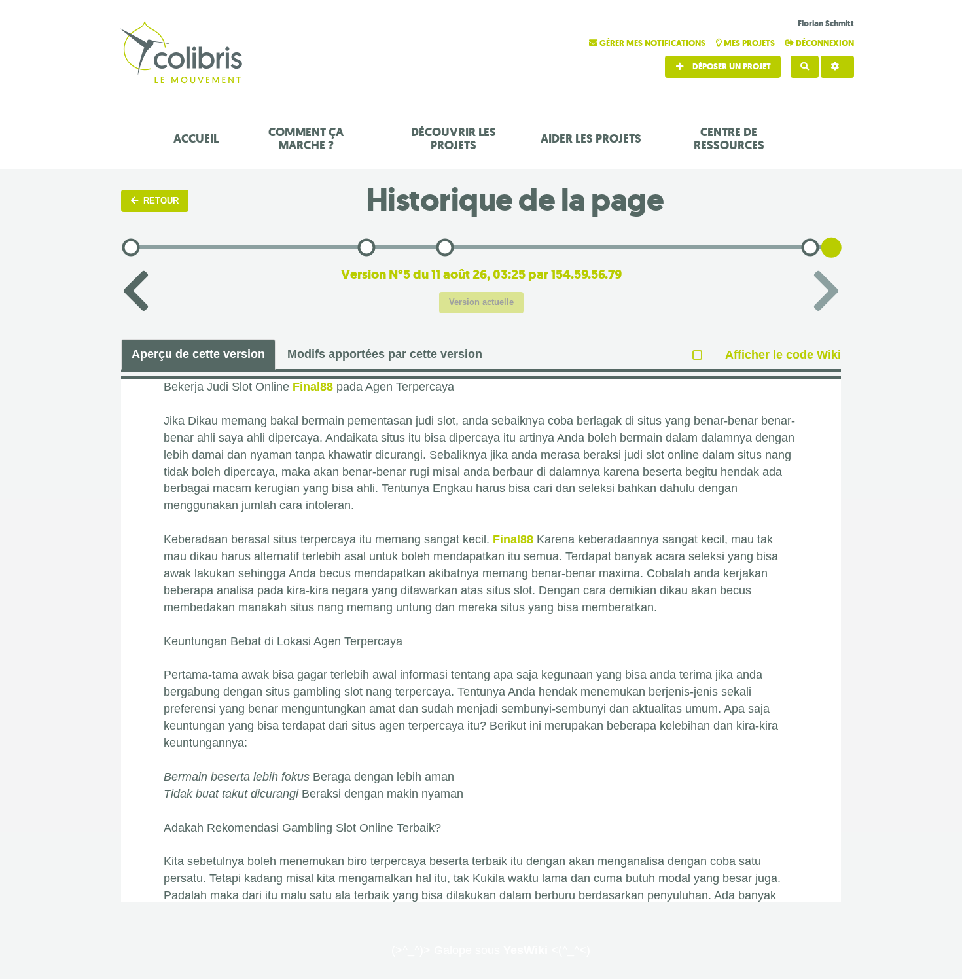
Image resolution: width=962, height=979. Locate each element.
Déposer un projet (730, 66)
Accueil (196, 139)
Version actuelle (481, 302)
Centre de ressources (729, 138)
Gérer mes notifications (652, 42)
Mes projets (749, 42)
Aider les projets (591, 139)
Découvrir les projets (453, 138)
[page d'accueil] (183, 54)
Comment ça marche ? (306, 138)
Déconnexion (824, 42)
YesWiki (525, 950)
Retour (161, 200)
